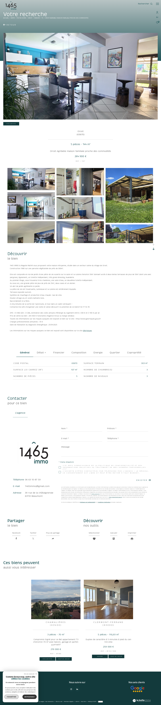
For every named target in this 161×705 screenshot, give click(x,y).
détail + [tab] (41, 352)
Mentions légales (69, 701)
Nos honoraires (49, 701)
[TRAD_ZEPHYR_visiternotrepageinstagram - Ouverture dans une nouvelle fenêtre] (71, 689)
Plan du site (59, 701)
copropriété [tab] (134, 352)
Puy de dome (21, 18)
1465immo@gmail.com (37, 486)
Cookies (100, 701)
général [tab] (25, 352)
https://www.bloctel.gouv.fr (115, 497)
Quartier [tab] (115, 352)
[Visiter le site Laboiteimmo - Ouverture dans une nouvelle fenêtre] (142, 700)
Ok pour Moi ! (29, 697)
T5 (42, 18)
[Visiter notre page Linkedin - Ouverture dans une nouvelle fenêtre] (77, 689)
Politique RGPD (92, 701)
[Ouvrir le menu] (157, 4)
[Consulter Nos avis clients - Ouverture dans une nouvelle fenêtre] (137, 689)
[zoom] (31, 189)
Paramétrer (11, 697)
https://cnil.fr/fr (96, 494)
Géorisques (87, 331)
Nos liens (84, 701)
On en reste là (29, 674)
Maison (37, 18)
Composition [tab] (79, 352)
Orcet (30, 18)
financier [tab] (58, 352)
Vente (13, 18)
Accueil (6, 18)
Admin (77, 701)
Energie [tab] (98, 352)
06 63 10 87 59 (33, 479)
